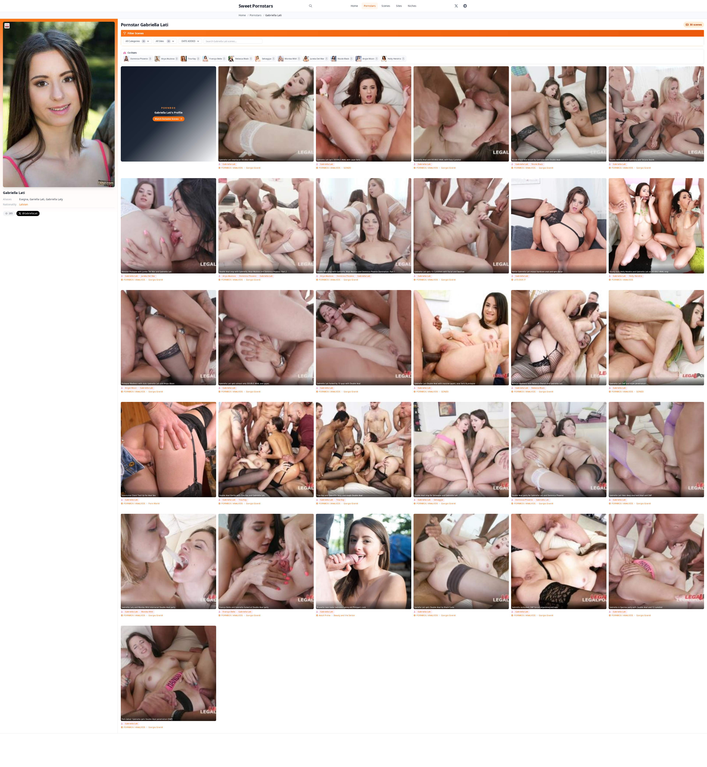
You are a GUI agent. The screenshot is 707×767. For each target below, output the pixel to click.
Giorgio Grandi (253, 167)
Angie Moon (131, 387)
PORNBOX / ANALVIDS (232, 167)
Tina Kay (243, 499)
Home (354, 6)
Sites (399, 6)
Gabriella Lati (229, 164)
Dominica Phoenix (247, 276)
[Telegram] (465, 6)
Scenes (385, 6)
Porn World (154, 503)
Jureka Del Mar (148, 276)
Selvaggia (438, 499)
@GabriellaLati (29, 213)
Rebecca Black (538, 387)
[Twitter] (456, 6)
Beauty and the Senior (344, 615)
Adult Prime (324, 615)
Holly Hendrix (635, 276)
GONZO (347, 167)
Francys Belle (229, 611)
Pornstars (370, 6)
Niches (412, 6)
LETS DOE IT (520, 279)
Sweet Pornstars (256, 6)
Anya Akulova (229, 276)
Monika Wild (147, 611)
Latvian (23, 204)
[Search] (310, 6)
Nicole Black (537, 164)
